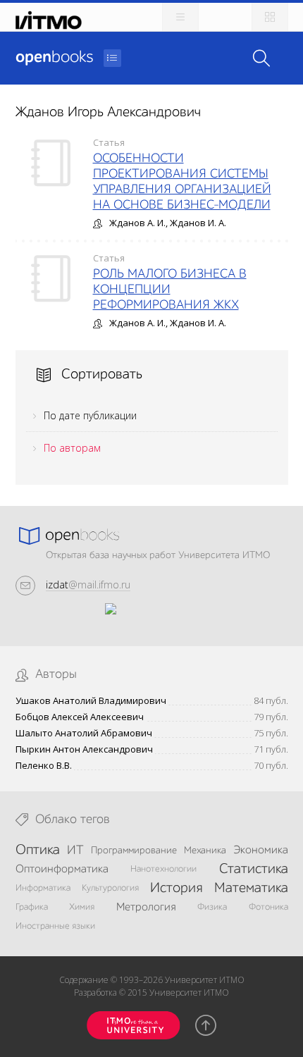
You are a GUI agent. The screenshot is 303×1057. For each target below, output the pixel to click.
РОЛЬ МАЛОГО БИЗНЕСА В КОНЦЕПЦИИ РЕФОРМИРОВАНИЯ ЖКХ (170, 289)
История (176, 889)
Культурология (110, 888)
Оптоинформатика (62, 869)
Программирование (134, 850)
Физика (212, 907)
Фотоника (268, 907)
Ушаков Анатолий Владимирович (91, 700)
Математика (251, 889)
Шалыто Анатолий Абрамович (84, 733)
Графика (32, 907)
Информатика (43, 888)
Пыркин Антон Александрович (84, 749)
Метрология (145, 907)
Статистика (253, 870)
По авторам (72, 448)
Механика (205, 850)
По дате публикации (90, 415)
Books (54, 57)
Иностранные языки (55, 926)
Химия (81, 907)
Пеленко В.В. (44, 765)
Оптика (38, 850)
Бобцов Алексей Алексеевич (80, 717)
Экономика (260, 850)
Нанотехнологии (163, 869)
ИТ (75, 850)
